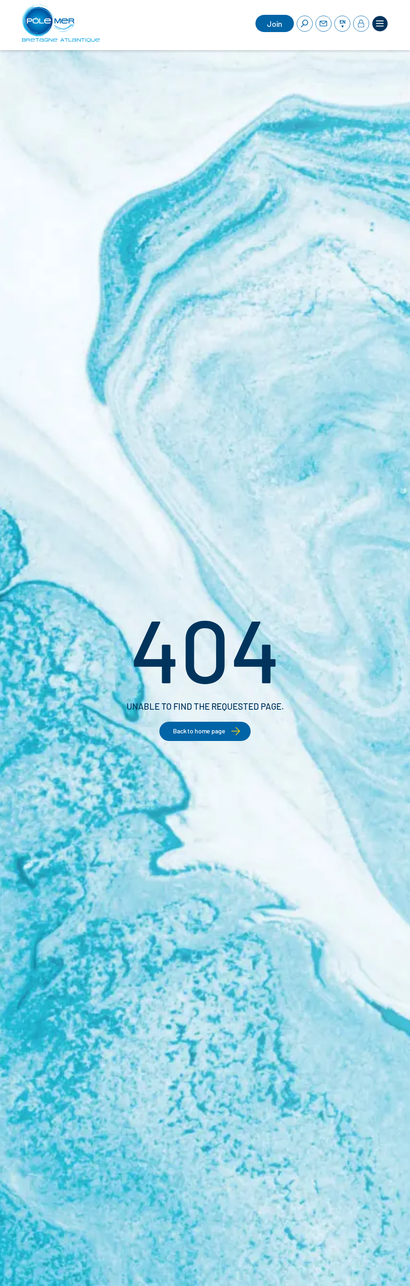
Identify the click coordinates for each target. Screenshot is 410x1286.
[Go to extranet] (361, 24)
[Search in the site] (305, 24)
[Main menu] (380, 24)
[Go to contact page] (324, 24)
